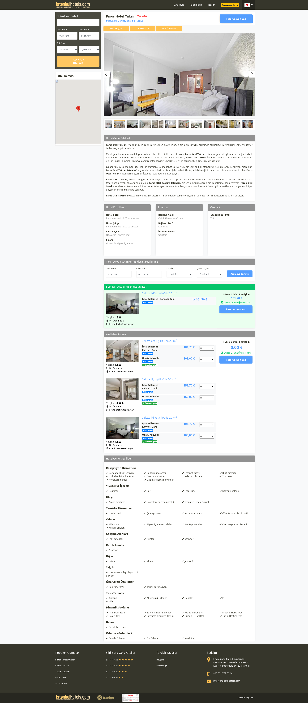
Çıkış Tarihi (84, 29)
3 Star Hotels (112, 671)
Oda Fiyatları (143, 28)
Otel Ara (78, 61)
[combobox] (78, 22)
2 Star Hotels (112, 677)
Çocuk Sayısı (203, 268)
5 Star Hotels (112, 659)
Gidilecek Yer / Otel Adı (67, 16)
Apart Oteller (61, 683)
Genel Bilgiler (116, 28)
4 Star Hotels (112, 665)
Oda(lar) (61, 43)
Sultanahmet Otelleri (65, 659)
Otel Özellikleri (169, 28)
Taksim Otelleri (62, 671)
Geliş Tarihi (62, 29)
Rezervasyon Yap (236, 18)
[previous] (106, 74)
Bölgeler (160, 659)
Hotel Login (161, 665)
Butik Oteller (61, 677)
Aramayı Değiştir (240, 273)
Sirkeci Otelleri (62, 665)
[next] (252, 74)
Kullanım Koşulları (245, 697)
